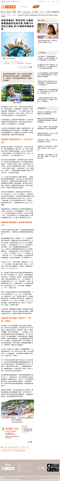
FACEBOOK (42, 1)
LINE (48, 1)
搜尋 (36, 7)
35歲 (5, 447)
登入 (53, 1)
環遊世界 (15, 447)
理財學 (8, 15)
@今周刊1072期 (6, 450)
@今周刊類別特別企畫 (19, 450)
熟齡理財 (14, 15)
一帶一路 (22, 447)
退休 (9, 447)
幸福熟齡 (3, 15)
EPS (27, 447)
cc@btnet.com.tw (27, 471)
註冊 (58, 1)
